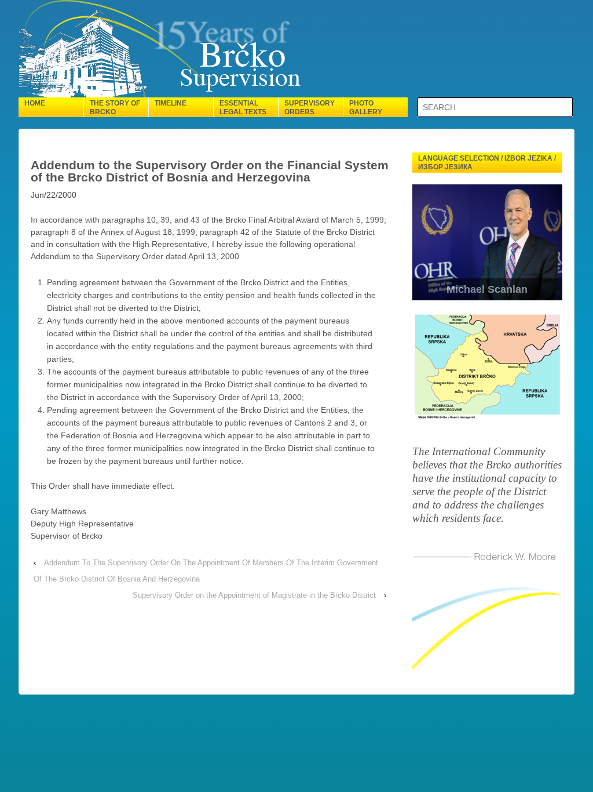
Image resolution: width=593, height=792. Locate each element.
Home (34, 103)
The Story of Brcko (115, 107)
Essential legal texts (242, 107)
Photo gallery (365, 107)
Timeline (170, 103)
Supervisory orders (309, 107)
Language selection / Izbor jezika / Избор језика (487, 162)
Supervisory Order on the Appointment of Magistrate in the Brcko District (254, 595)
